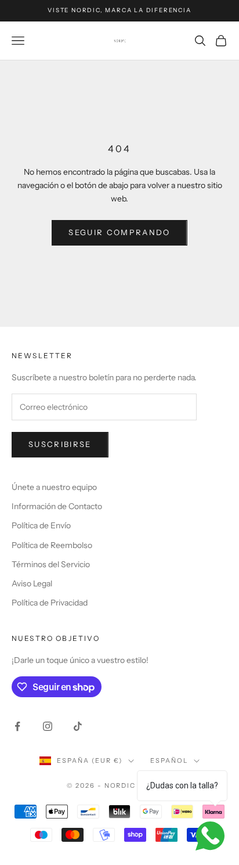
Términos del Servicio (51, 564)
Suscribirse (60, 444)
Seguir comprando (119, 232)
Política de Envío (41, 525)
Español (169, 760)
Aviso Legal (32, 583)
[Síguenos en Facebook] (17, 726)
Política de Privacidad (50, 602)
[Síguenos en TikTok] (78, 726)
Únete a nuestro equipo (54, 487)
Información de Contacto (57, 506)
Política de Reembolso (52, 545)
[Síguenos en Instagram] (47, 726)
